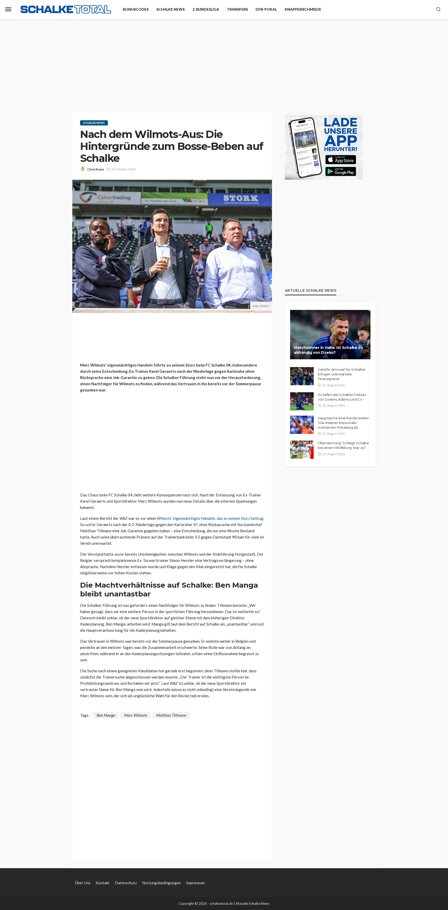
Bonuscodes (136, 9)
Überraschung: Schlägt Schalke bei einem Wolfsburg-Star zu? (343, 445)
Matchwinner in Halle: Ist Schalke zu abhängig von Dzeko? (328, 350)
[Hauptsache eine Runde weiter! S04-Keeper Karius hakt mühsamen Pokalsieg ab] (302, 425)
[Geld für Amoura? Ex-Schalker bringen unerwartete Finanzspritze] (302, 376)
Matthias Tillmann (171, 715)
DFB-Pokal (266, 9)
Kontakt (103, 882)
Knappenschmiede (303, 9)
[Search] (438, 9)
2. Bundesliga (205, 9)
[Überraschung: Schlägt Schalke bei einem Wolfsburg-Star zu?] (302, 450)
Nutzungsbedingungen (161, 882)
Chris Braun (95, 169)
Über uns (82, 882)
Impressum (195, 882)
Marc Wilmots (135, 715)
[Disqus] (172, 783)
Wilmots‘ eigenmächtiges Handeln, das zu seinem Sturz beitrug (210, 518)
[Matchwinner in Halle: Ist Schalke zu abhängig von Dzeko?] (330, 334)
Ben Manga (106, 715)
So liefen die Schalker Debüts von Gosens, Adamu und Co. (342, 397)
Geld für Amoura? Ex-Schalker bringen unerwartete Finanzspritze (342, 374)
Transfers (237, 9)
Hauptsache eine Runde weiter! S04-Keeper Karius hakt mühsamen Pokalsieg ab (343, 422)
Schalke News (170, 9)
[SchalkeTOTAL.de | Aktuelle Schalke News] (65, 9)
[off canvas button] (8, 9)
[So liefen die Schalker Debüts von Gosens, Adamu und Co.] (302, 401)
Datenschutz (126, 882)
